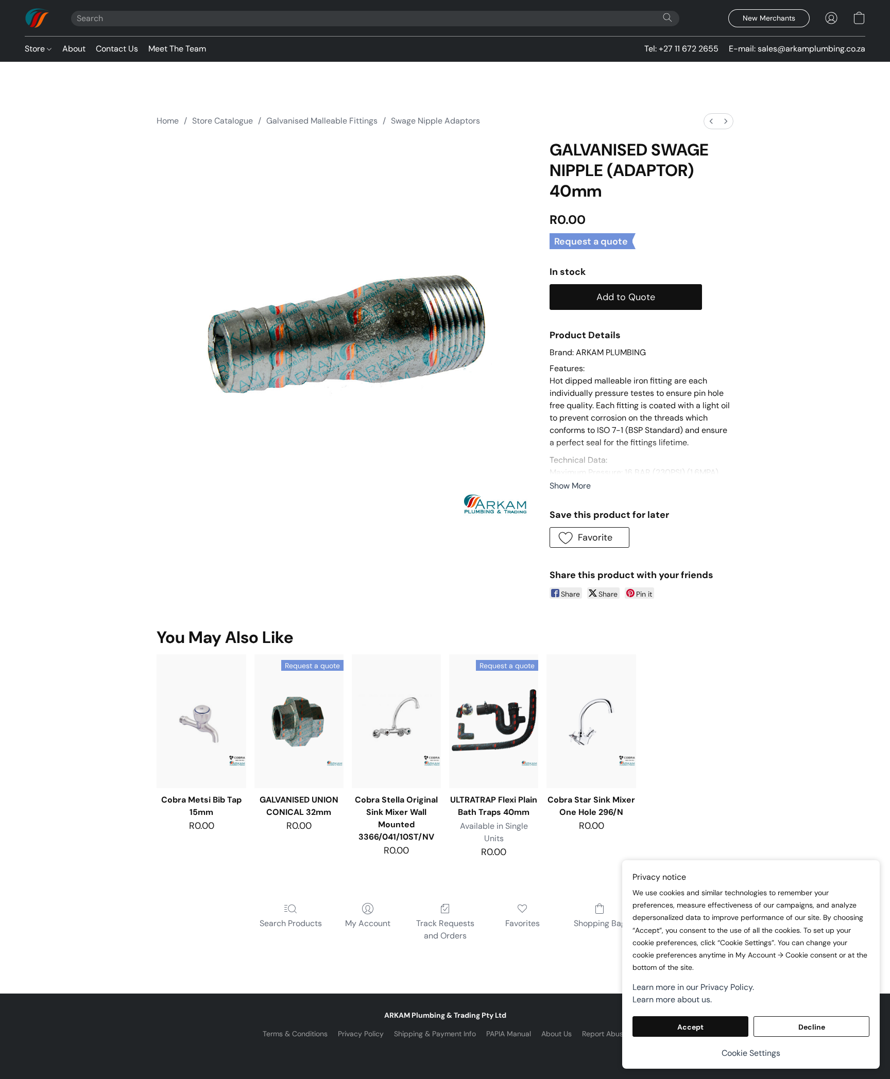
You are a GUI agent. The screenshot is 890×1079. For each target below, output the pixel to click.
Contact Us (117, 48)
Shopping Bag (600, 923)
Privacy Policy (361, 1033)
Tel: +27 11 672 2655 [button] (681, 48)
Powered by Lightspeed (445, 1051)
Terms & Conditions (295, 1033)
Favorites (522, 923)
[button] (37, 18)
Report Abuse (604, 1033)
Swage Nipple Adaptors (435, 120)
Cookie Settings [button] (751, 1053)
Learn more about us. (672, 999)
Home (168, 120)
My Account (367, 923)
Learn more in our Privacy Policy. (693, 987)
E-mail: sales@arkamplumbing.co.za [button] (797, 48)
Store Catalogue (222, 120)
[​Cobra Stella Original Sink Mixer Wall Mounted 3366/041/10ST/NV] (396, 721)
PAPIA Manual (508, 1033)
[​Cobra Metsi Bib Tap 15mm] (201, 721)
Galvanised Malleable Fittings (322, 120)
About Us (556, 1033)
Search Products (291, 923)
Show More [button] (570, 485)
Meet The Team (177, 48)
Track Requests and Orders (445, 929)
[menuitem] (711, 121)
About (73, 48)
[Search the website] (667, 17)
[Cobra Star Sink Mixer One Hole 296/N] (591, 721)
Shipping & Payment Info (435, 1033)
